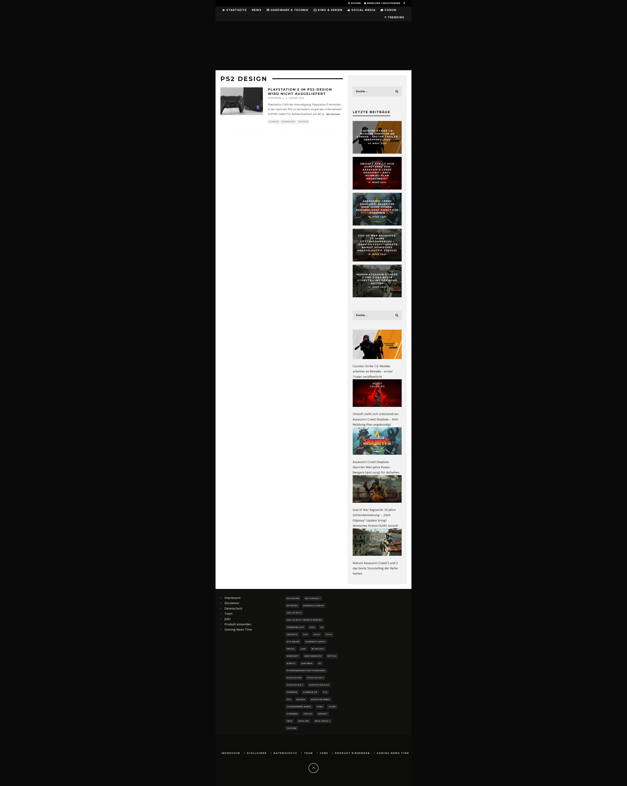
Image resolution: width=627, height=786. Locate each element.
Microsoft (318, 649)
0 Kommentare (288, 121)
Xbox (289, 721)
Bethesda (292, 605)
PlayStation (294, 678)
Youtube (292, 728)
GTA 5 (317, 634)
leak (303, 649)
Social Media (363, 10)
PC (320, 663)
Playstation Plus (319, 685)
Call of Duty (294, 613)
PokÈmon (292, 692)
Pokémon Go (310, 692)
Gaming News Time (238, 629)
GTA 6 (329, 634)
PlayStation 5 (295, 685)
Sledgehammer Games (299, 707)
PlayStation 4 (315, 678)
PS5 (289, 699)
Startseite (236, 10)
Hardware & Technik (289, 10)
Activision (293, 598)
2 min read (303, 121)
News (257, 10)
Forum (390, 10)
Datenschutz (233, 608)
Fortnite (292, 634)
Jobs (228, 619)
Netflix (332, 656)
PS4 (325, 692)
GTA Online (293, 642)
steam (332, 707)
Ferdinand (275, 98)
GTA (305, 634)
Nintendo (307, 663)
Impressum (233, 598)
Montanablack (313, 656)
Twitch (308, 714)
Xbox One (303, 721)
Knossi (291, 649)
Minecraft (293, 656)
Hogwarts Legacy (315, 642)
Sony (320, 707)
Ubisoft (322, 714)
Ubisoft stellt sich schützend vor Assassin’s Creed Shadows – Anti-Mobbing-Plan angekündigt (377, 171)
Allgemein (274, 121)
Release (301, 699)
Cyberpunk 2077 (295, 627)
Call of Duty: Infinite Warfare (304, 620)
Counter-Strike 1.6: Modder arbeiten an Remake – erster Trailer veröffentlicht (377, 135)
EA (322, 627)
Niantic (291, 663)
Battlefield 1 (313, 598)
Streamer (292, 714)
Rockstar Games (320, 699)
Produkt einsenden (238, 624)
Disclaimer (232, 603)
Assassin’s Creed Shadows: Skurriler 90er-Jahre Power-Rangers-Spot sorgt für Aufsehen (377, 207)
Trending (395, 17)
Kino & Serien (329, 10)
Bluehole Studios (314, 605)
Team (229, 614)
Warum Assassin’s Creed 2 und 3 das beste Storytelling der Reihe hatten (377, 279)
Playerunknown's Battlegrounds (306, 670)
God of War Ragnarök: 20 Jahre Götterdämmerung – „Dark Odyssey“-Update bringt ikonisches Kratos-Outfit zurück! (377, 243)
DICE (312, 627)
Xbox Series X (322, 721)
